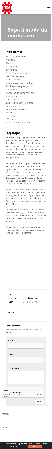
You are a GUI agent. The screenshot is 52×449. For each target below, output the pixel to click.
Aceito (35, 446)
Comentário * (14, 368)
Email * (11, 354)
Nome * (11, 340)
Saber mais (21, 446)
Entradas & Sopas (31, 298)
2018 (25, 294)
